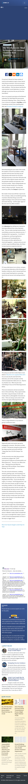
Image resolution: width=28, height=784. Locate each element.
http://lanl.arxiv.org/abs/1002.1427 (15, 374)
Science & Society (7, 44)
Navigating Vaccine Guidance (16, 663)
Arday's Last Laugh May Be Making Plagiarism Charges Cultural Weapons (16, 678)
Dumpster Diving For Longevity (15, 106)
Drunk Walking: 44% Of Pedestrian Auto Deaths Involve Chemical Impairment (20, 747)
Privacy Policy (19, 776)
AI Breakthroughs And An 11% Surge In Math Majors (17, 649)
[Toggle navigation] (24, 2)
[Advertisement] (14, 24)
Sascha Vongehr (13, 58)
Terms (25, 775)
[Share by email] (14, 74)
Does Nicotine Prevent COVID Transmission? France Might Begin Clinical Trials (19, 711)
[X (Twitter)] (2, 7)
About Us (2, 776)
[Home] (6, 3)
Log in (26, 7)
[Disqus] (14, 547)
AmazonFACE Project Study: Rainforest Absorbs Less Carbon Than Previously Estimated (6, 749)
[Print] (21, 74)
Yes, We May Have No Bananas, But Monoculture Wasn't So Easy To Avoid (7, 710)
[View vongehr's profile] (5, 60)
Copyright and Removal (10, 776)
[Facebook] (1, 7)
